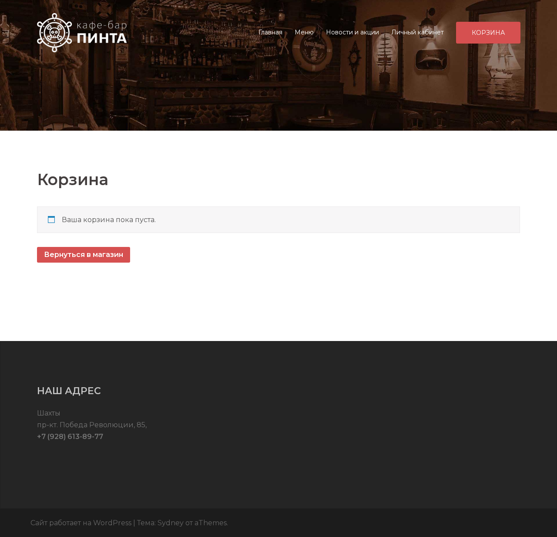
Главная (270, 32)
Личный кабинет (417, 32)
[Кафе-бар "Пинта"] (82, 32)
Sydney (171, 523)
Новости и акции (352, 32)
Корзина (488, 33)
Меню (304, 32)
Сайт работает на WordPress (80, 523)
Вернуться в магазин (83, 254)
